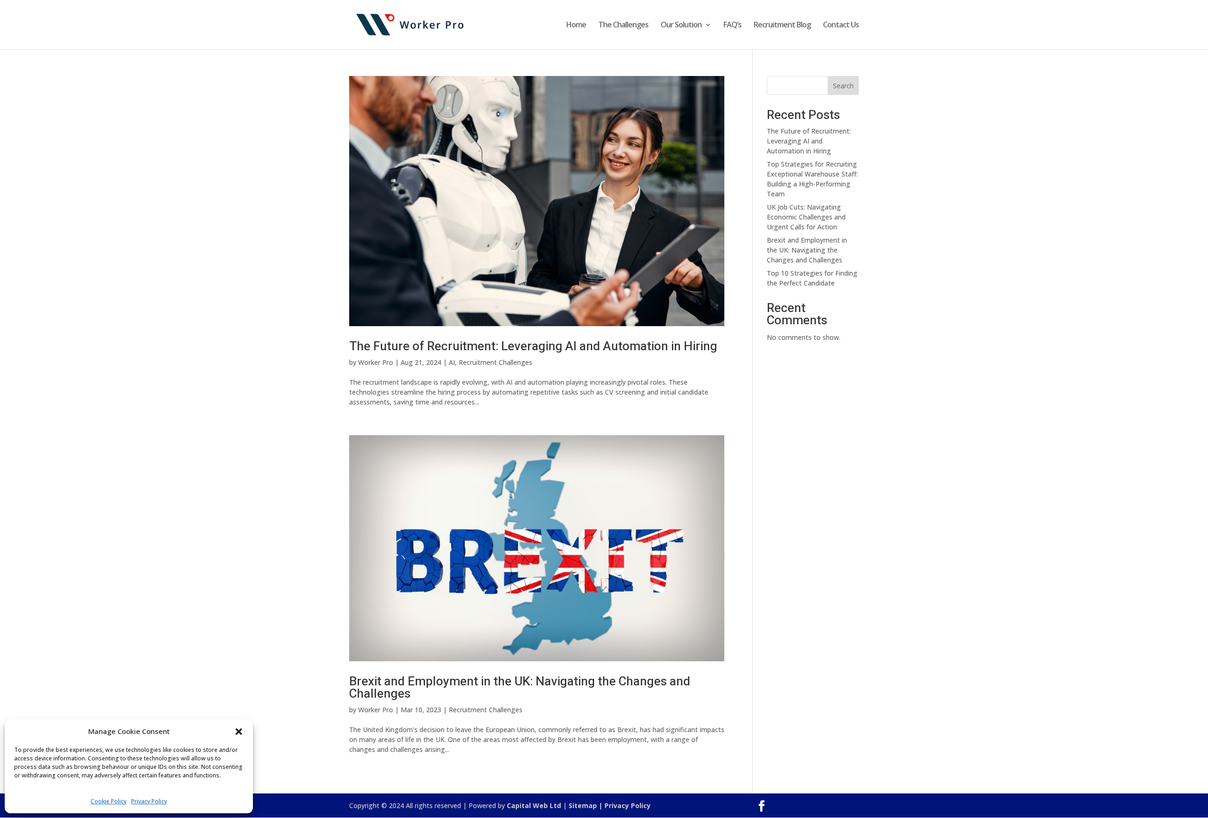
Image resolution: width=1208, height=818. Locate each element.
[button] (238, 731)
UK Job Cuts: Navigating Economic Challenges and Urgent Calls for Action (806, 216)
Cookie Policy (108, 801)
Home (576, 25)
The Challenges (623, 25)
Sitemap (583, 805)
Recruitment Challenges (495, 362)
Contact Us (841, 25)
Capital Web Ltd (534, 805)
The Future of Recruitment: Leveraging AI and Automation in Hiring (533, 346)
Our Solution (681, 25)
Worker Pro (375, 362)
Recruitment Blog (782, 25)
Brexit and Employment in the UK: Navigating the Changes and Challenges (519, 688)
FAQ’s (732, 25)
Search (843, 85)
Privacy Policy (149, 801)
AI (452, 362)
